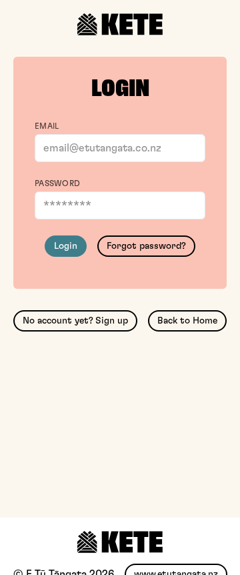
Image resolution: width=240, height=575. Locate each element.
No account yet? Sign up (75, 321)
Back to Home (187, 321)
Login (65, 246)
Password (57, 183)
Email (47, 126)
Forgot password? (146, 246)
